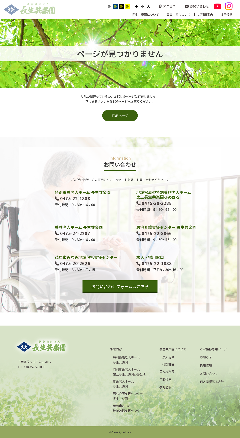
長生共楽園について (145, 15)
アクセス (169, 6)
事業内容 (116, 349)
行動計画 (168, 364)
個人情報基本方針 (212, 381)
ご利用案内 (205, 15)
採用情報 (226, 15)
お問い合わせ (199, 6)
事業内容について (178, 15)
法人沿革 (168, 357)
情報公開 (165, 387)
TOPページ (120, 115)
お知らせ (206, 357)
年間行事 (165, 379)
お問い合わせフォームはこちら (120, 286)
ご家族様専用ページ (213, 349)
